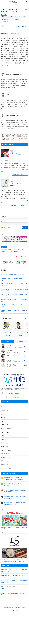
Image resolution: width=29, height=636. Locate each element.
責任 (24, 17)
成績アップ (4, 14)
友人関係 (4, 443)
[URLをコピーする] (26, 256)
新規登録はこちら (5, 227)
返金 (20, 17)
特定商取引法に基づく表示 (9, 607)
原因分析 (17, 19)
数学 (16, 17)
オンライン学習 (6, 450)
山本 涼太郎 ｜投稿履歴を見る (19, 205)
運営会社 (7, 605)
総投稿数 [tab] (8, 341)
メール (11, 19)
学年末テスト (5, 19)
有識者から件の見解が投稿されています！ (14, 33)
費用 (3, 417)
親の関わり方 (5, 457)
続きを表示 (25, 169)
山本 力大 (15, 153)
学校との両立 (5, 432)
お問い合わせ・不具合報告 (20, 607)
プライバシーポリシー (19, 605)
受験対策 (4, 461)
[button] (3, 256)
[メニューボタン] (1, 1)
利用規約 (12, 605)
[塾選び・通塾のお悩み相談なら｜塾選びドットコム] (14, 1)
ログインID (3, 216)
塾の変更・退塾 (6, 428)
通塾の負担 (5, 439)
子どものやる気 (6, 435)
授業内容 (4, 410)
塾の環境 (4, 446)
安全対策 (4, 464)
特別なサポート (6, 468)
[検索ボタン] (27, 1)
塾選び (4, 407)
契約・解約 (5, 453)
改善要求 (11, 17)
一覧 (25, 319)
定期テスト (4, 17)
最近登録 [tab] (21, 341)
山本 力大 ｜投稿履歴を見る (20, 174)
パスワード (3, 221)
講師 (3, 414)
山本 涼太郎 (15, 183)
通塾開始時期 (5, 425)
